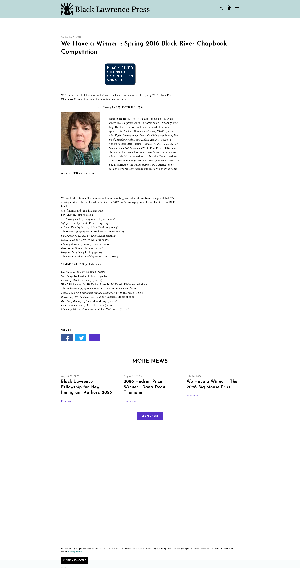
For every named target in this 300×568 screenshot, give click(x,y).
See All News (150, 416)
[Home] (105, 9)
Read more (67, 401)
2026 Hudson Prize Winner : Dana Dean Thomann (144, 387)
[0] (229, 9)
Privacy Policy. (75, 551)
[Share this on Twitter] (80, 337)
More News (150, 361)
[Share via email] (94, 337)
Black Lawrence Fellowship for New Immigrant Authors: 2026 (86, 387)
